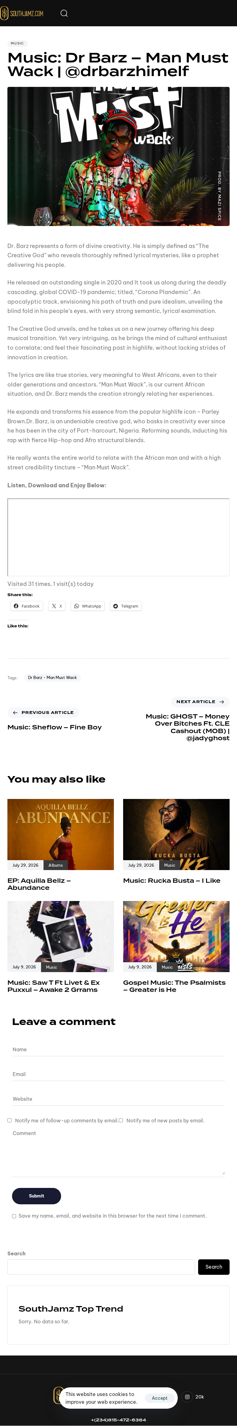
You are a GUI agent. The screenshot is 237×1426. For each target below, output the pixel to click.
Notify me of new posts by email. (166, 1120)
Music (17, 43)
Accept (160, 1398)
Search (16, 1253)
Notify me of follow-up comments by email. (67, 1120)
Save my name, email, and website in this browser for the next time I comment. (113, 1216)
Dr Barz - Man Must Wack (52, 677)
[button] (64, 13)
